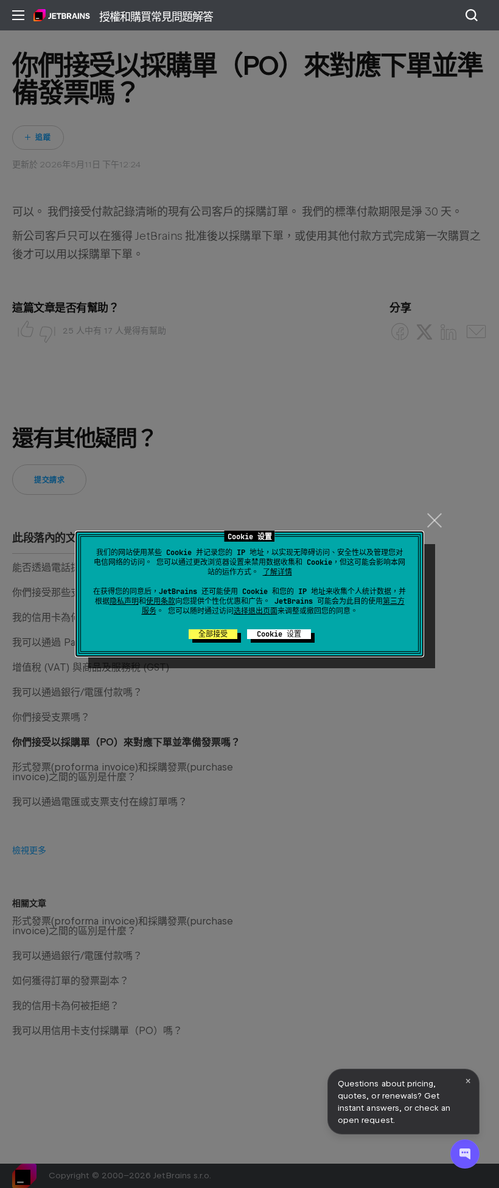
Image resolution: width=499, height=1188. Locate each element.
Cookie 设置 (279, 634)
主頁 (61, 15)
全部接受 (213, 634)
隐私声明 (124, 601)
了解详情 (277, 572)
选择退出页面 (255, 611)
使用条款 (160, 601)
